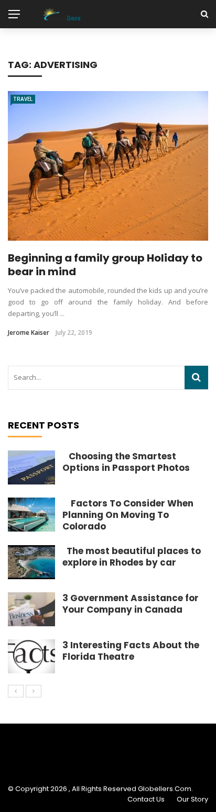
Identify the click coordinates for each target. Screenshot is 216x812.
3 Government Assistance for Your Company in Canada (130, 604)
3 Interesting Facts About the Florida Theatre (130, 651)
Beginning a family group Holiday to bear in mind (105, 265)
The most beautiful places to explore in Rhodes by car (131, 557)
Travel (23, 99)
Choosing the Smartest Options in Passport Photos (126, 462)
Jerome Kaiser (28, 332)
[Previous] (16, 691)
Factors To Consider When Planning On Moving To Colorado (127, 515)
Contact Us (146, 799)
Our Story (192, 799)
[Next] (33, 691)
